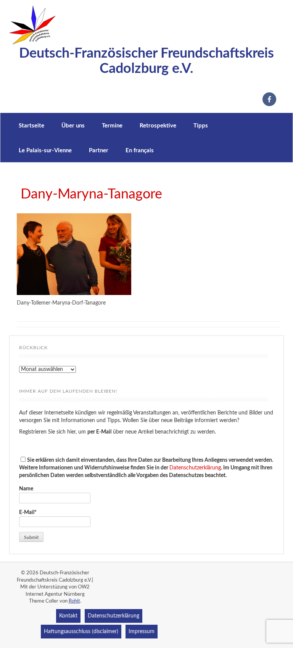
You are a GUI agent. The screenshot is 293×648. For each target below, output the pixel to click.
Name (26, 489)
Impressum (142, 631)
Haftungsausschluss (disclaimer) (81, 631)
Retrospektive (158, 126)
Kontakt (68, 616)
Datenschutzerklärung (195, 468)
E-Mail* (28, 512)
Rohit (74, 601)
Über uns (73, 126)
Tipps (200, 126)
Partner (98, 150)
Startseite (31, 126)
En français (140, 150)
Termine (112, 126)
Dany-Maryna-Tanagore (91, 194)
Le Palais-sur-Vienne (45, 150)
